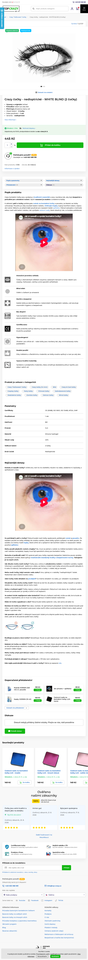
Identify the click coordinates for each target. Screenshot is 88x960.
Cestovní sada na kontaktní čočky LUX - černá (62, 699)
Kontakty (48, 910)
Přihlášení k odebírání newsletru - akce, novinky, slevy (19, 872)
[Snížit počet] (11, 146)
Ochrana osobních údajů (54, 931)
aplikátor (56, 208)
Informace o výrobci (12, 168)
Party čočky (28, 391)
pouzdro (76, 538)
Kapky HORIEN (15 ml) (22, 699)
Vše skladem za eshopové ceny (21, 854)
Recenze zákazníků (9, 931)
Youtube (22, 900)
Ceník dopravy (50, 924)
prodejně (31, 579)
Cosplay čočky (13, 391)
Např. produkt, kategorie (45, 9)
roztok (68, 538)
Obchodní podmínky (52, 921)
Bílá (54, 387)
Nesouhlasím (42, 956)
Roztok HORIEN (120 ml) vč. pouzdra (22, 689)
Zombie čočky (32, 395)
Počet (7, 145)
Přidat (38, 690)
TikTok (60, 900)
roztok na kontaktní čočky (43, 203)
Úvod (4, 17)
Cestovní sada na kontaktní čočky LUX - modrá (16, 772)
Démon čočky (48, 395)
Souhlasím (55, 956)
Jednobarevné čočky (62, 391)
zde (60, 663)
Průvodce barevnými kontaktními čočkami (18, 910)
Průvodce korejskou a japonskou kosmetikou (19, 921)
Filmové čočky (43, 391)
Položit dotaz (16, 731)
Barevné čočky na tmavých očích (14, 917)
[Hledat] (33, 8)
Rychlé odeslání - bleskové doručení (65, 847)
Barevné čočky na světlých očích (14, 914)
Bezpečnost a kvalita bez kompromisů (59, 938)
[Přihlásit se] (72, 8)
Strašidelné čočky (14, 395)
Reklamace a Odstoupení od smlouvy (59, 934)
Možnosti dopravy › (29, 128)
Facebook (34, 900)
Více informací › (10, 120)
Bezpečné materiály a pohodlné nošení (24, 847)
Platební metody (51, 927)
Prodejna (48, 914)
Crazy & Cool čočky (69, 387)
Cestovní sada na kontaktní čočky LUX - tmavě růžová (48, 772)
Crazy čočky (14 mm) (39, 387)
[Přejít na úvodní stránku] (11, 8)
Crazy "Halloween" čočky (17, 17)
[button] (84, 8)
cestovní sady (44, 210)
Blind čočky (63, 395)
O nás (47, 917)
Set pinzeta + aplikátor (62, 689)
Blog (4, 927)
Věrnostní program (9, 924)
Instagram (48, 900)
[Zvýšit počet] (11, 144)
